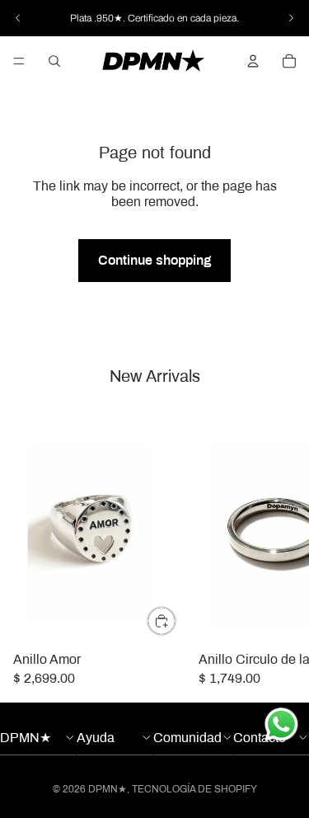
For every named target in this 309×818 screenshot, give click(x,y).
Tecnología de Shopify (194, 789)
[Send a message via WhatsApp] (281, 724)
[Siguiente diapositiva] (291, 18)
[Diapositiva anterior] (18, 18)
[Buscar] (54, 61)
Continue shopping (154, 260)
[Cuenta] (253, 61)
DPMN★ (107, 789)
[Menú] (19, 61)
